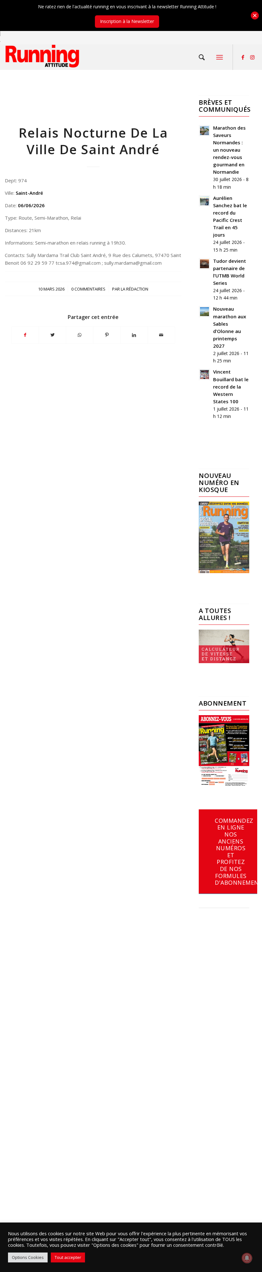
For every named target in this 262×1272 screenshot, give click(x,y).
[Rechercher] (202, 57)
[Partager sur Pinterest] (106, 335)
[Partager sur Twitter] (52, 335)
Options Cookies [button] (28, 1257)
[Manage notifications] (247, 1258)
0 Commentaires (88, 289)
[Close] (255, 15)
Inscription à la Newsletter (127, 21)
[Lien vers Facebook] (243, 57)
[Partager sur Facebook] (25, 335)
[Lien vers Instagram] (252, 57)
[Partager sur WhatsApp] (79, 335)
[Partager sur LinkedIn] (134, 335)
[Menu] (219, 57)
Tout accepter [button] (68, 1257)
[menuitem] (202, 57)
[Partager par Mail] (161, 335)
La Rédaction (134, 289)
